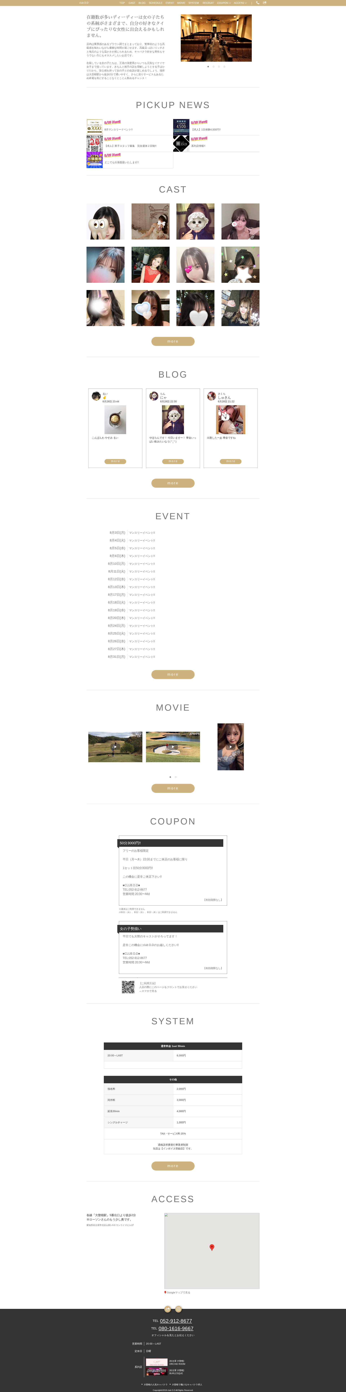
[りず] (151, 308)
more (173, 341)
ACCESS (239, 2)
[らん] (195, 221)
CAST (132, 2)
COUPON (222, 2)
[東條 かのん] (240, 308)
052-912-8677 (176, 1321)
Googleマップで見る (178, 1292)
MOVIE (181, 2)
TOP (122, 2)
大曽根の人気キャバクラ (156, 1384)
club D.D (83, 2)
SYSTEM (193, 2)
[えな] (105, 265)
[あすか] (195, 308)
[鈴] (105, 221)
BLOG (142, 2)
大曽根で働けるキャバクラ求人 (187, 1384)
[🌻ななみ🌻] (105, 308)
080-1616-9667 (176, 1328)
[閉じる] (226, 1226)
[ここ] (240, 221)
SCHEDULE (155, 2)
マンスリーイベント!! (142, 532)
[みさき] (195, 265)
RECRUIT (208, 2)
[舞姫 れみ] (151, 265)
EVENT (170, 2)
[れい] (151, 221)
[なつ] (240, 265)
